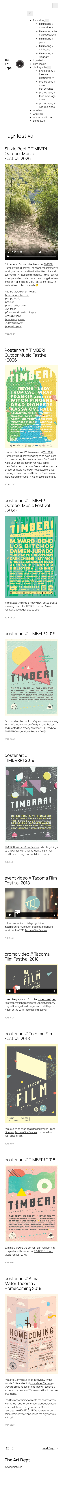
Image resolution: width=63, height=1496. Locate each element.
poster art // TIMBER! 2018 (30, 1159)
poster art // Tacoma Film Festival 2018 (29, 1036)
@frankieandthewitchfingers (20, 312)
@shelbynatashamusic (17, 295)
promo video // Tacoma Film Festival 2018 (27, 956)
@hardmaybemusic (15, 305)
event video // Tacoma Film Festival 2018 (31, 880)
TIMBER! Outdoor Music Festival (29, 266)
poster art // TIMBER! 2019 (30, 633)
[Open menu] (55, 5)
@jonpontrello (12, 298)
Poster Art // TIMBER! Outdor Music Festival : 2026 (26, 355)
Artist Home (24, 274)
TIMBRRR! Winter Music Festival (22, 847)
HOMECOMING (27, 1410)
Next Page (50, 1448)
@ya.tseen (10, 309)
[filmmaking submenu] (47, 20)
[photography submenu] (49, 67)
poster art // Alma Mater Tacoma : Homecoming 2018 (23, 1283)
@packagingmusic (15, 319)
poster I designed (46, 999)
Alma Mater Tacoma (41, 1383)
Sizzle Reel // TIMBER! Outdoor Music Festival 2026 (26, 153)
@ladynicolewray (14, 322)
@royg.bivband (13, 316)
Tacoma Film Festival (36, 930)
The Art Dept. (8, 64)
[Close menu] (30, 13)
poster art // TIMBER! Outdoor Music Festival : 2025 (27, 505)
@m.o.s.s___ (12, 302)
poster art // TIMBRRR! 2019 (19, 758)
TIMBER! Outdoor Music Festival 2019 (25, 731)
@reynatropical (13, 326)
